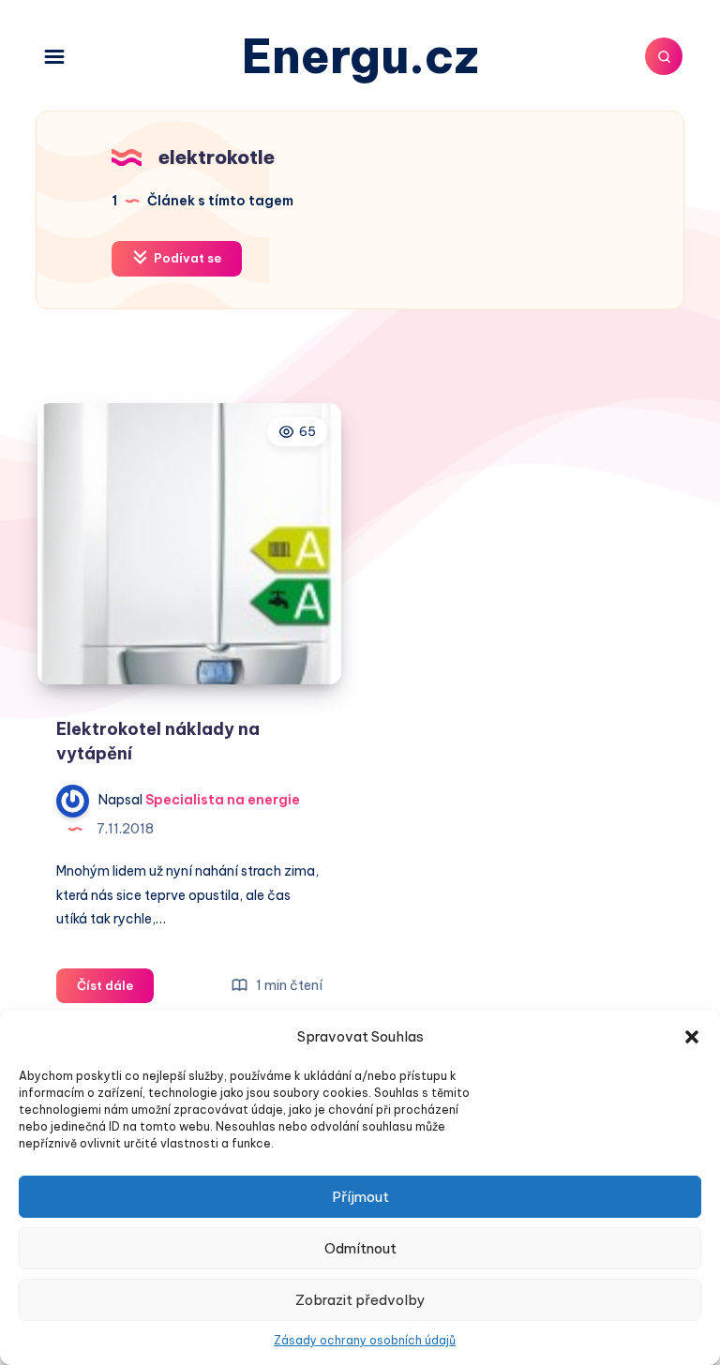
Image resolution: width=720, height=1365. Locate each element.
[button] (691, 1037)
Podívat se (186, 257)
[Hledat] (663, 56)
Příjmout (360, 1197)
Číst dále (115, 990)
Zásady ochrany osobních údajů (365, 1340)
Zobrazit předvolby (360, 1300)
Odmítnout (360, 1248)
